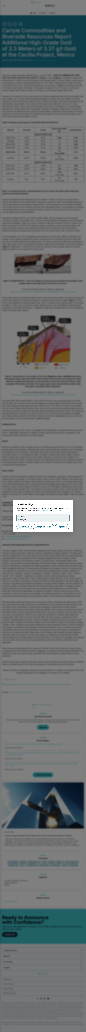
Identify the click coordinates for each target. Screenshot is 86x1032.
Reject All (62, 527)
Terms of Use (57, 511)
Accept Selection (43, 527)
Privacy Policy (43, 511)
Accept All (24, 527)
